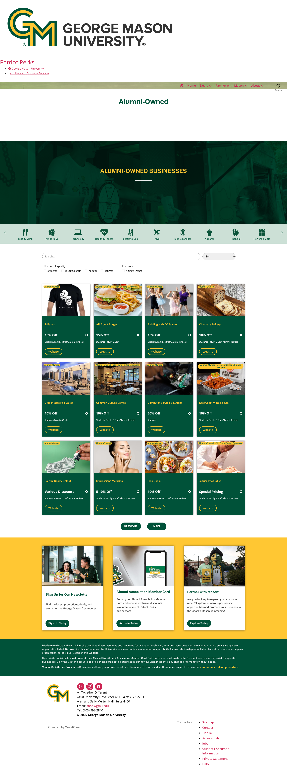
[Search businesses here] (121, 256)
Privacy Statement (215, 759)
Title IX (207, 733)
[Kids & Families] (183, 232)
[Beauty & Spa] (130, 232)
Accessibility (211, 738)
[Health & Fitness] (104, 232)
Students (52, 271)
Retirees (108, 271)
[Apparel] (209, 232)
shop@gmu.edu (98, 706)
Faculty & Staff (73, 271)
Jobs (205, 743)
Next (156, 526)
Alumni (93, 271)
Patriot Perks (17, 62)
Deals (204, 85)
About (255, 85)
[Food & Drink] (25, 232)
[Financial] (235, 232)
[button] (5, 232)
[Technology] (77, 232)
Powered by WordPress (64, 727)
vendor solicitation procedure (219, 667)
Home (191, 85)
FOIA (205, 764)
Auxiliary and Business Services (29, 73)
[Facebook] (98, 686)
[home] (181, 85)
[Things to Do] (51, 232)
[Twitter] (89, 686)
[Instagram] (80, 686)
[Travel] (156, 232)
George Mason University (27, 68)
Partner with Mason (229, 85)
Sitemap (208, 722)
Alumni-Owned (134, 271)
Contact (207, 728)
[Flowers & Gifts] (261, 232)
